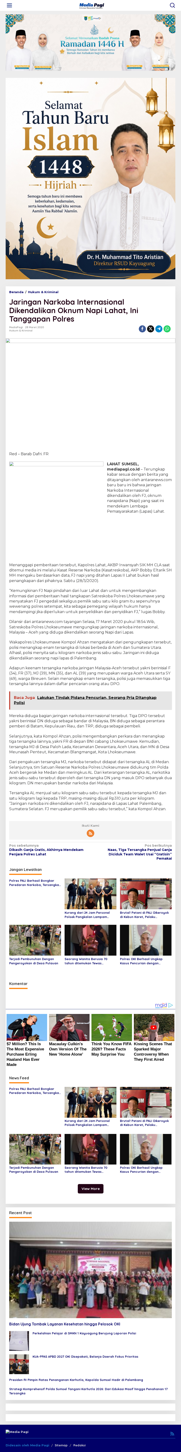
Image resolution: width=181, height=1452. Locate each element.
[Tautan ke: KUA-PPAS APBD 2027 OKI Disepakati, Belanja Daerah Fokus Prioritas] (19, 1364)
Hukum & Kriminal (21, 330)
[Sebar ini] (142, 328)
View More (91, 1188)
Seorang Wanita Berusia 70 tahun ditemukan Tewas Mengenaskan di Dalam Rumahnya (86, 961)
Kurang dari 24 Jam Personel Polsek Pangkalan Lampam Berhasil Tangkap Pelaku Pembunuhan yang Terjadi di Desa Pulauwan (87, 915)
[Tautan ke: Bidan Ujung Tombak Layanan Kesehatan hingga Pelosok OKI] (90, 1270)
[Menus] (9, 5)
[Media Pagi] (91, 5)
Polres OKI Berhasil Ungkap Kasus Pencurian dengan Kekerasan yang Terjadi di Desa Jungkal (144, 961)
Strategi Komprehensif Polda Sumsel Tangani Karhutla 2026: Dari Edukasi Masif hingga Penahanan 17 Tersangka (88, 1391)
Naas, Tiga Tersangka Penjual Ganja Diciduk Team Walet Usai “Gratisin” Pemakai (140, 852)
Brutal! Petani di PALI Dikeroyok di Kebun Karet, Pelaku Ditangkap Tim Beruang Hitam (144, 915)
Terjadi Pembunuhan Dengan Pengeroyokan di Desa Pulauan (33, 961)
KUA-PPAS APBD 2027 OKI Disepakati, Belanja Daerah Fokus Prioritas (85, 1356)
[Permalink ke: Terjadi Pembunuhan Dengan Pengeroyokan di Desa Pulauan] (35, 940)
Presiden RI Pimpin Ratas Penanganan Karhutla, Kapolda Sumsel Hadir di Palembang (76, 1380)
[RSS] (90, 833)
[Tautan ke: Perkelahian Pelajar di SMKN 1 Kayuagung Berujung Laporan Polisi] (19, 1341)
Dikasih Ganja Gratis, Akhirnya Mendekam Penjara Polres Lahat (46, 849)
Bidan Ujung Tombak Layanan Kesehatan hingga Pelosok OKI (64, 1324)
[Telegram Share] (158, 328)
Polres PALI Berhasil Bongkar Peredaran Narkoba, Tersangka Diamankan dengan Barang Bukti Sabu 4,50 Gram (35, 883)
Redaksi (79, 1445)
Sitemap (61, 1445)
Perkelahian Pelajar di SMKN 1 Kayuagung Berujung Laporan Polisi (84, 1333)
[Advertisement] (90, 544)
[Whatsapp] (167, 328)
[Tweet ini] (150, 328)
